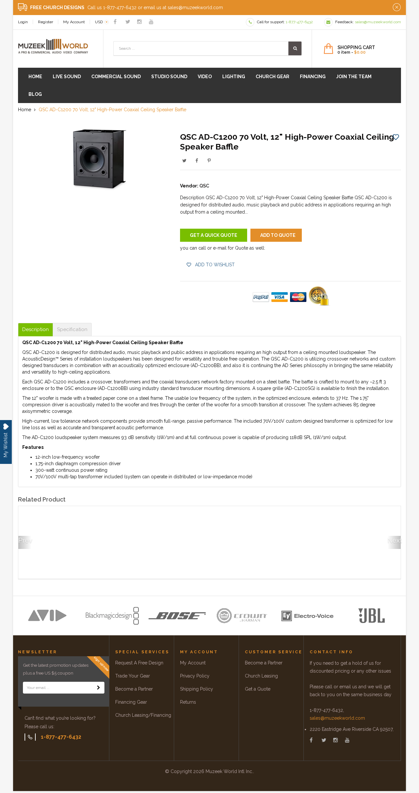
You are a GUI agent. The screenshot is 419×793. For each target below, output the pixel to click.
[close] (396, 7)
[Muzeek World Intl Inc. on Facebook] (115, 22)
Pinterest (209, 160)
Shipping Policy (196, 689)
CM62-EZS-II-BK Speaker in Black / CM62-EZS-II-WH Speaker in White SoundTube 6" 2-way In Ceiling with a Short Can (161, 555)
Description (35, 329)
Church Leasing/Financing (143, 715)
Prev (24, 540)
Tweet (184, 160)
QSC (204, 185)
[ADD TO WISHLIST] (395, 136)
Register (45, 22)
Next (394, 540)
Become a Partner (134, 689)
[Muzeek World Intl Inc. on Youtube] (151, 22)
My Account (74, 22)
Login (23, 22)
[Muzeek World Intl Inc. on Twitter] (127, 22)
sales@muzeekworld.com (337, 718)
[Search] (294, 48)
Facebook (196, 160)
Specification (72, 329)
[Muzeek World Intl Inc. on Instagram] (139, 22)
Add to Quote (278, 235)
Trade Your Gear (132, 675)
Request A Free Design (139, 662)
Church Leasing (261, 675)
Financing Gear (131, 702)
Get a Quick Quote (213, 235)
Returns (188, 702)
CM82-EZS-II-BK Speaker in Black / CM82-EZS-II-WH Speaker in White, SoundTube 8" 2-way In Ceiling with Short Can (63, 555)
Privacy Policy (195, 675)
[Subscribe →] (98, 688)
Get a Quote (257, 689)
